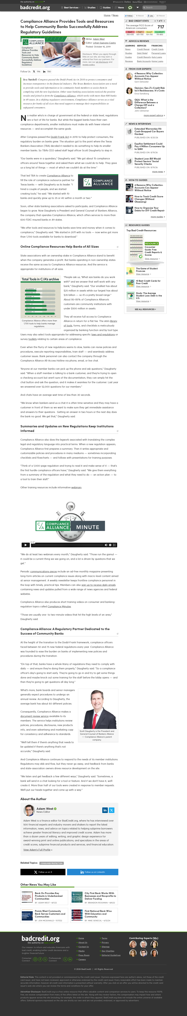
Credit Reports (144, 57)
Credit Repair (143, 49)
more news (157, 171)
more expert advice (153, 115)
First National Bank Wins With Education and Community (98, 913)
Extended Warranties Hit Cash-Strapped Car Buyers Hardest (149, 131)
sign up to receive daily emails (99, 585)
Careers (82, 959)
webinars (76, 487)
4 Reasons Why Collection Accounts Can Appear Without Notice (149, 76)
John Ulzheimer (142, 110)
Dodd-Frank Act (60, 137)
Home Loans (157, 61)
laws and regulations (103, 334)
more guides (157, 216)
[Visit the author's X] (111, 810)
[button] (70, 7)
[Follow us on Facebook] (40, 959)
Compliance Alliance (65, 95)
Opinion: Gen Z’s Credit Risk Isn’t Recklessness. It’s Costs (150, 89)
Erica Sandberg (142, 93)
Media (81, 951)
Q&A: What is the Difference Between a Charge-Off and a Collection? (146, 103)
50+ (155, 938)
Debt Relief (142, 53)
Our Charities (108, 951)
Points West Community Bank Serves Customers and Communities (50, 913)
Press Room (83, 955)
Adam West (45, 808)
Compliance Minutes (59, 606)
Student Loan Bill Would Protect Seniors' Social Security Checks (148, 161)
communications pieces (43, 571)
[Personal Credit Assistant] (130, 7)
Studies (128, 53)
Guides (128, 57)
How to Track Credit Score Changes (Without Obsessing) (149, 199)
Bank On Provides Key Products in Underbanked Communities (49, 896)
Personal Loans (158, 53)
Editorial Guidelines (111, 955)
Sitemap (106, 946)
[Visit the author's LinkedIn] (105, 810)
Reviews (129, 61)
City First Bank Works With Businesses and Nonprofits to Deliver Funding (100, 896)
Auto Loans (156, 57)
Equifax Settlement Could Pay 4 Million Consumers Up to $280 (150, 146)
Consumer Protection (52, 863)
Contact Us (83, 946)
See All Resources (145, 309)
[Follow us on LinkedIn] (70, 959)
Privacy (105, 942)
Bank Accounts (144, 61)
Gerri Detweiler (142, 81)
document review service (34, 716)
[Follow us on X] (45, 959)
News (115, 15)
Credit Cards (157, 49)
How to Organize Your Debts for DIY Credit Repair (150, 209)
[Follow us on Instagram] (35, 959)
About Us (82, 942)
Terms (104, 938)
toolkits (32, 339)
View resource (151, 258)
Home (107, 15)
